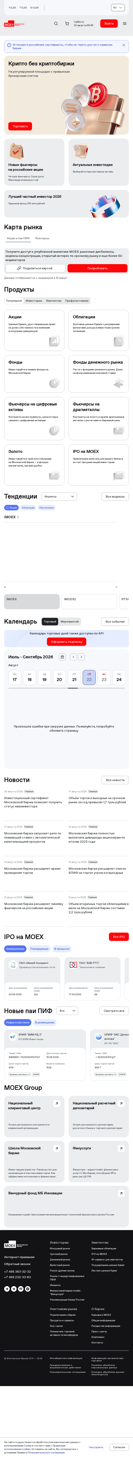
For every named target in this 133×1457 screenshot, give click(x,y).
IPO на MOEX (99, 1254)
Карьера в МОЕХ (101, 1314)
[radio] (14, 301)
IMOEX (11, 599)
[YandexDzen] (27, 1289)
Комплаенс (98, 1337)
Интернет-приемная (19, 1257)
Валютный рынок (60, 1265)
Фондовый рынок (60, 1248)
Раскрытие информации (105, 1325)
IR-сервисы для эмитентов (107, 1259)
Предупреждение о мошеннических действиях (65, 1366)
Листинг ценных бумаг (104, 1270)
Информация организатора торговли (107, 1359)
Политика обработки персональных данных (104, 1366)
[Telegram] (7, 1289)
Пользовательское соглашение (68, 1372)
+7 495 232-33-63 (17, 1277)
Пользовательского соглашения (46, 1452)
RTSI (125, 599)
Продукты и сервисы (62, 1320)
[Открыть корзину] (67, 23)
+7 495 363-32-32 (17, 1271)
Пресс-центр (99, 1331)
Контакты (97, 1342)
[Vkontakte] (14, 1289)
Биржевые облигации (103, 1248)
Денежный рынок (60, 1259)
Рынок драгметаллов (62, 1270)
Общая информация (103, 1320)
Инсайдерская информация (66, 1358)
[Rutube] (21, 1289)
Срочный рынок (59, 1254)
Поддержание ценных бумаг (108, 1265)
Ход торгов (56, 1325)
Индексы (55, 1285)
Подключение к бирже (63, 1314)
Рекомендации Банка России (67, 1299)
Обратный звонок (17, 1264)
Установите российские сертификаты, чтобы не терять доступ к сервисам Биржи (62, 46)
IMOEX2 (70, 599)
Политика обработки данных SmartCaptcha (107, 1373)
